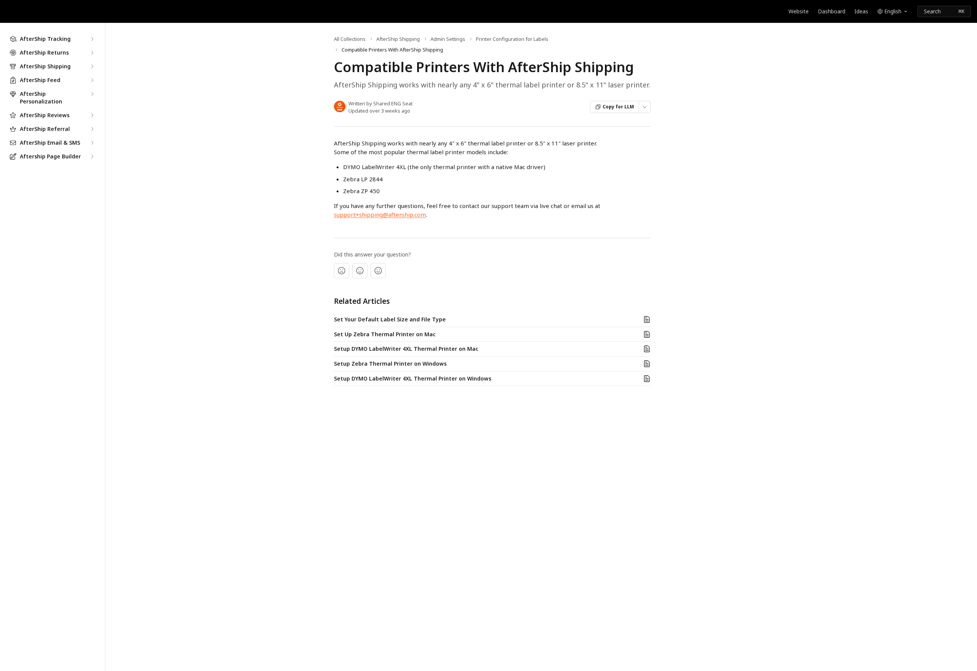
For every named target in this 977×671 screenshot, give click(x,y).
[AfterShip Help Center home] (7, 11)
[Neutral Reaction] (360, 270)
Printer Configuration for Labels (512, 38)
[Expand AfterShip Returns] (92, 52)
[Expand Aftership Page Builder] (92, 156)
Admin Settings (447, 38)
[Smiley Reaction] (378, 270)
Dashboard (831, 11)
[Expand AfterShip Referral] (92, 129)
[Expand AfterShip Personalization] (92, 94)
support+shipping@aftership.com (380, 214)
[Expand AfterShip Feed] (92, 80)
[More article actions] (644, 107)
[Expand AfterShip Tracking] (92, 39)
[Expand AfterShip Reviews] (92, 115)
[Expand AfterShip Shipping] (92, 66)
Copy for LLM (618, 106)
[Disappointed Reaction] (341, 270)
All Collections (350, 38)
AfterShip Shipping (398, 38)
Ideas (861, 11)
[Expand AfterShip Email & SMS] (92, 142)
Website (798, 11)
